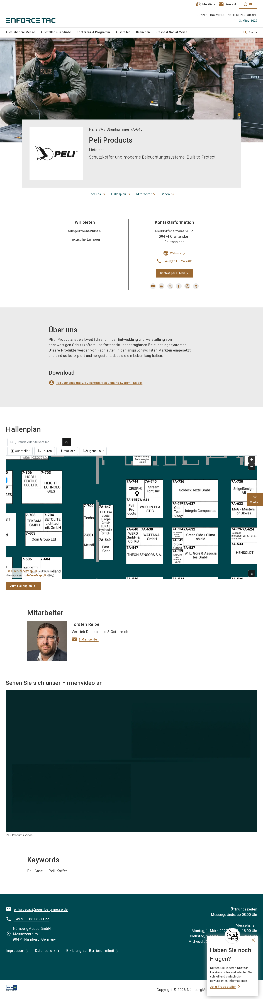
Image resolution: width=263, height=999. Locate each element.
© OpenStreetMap (20, 571)
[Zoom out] (251, 466)
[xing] (196, 286)
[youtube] (153, 286)
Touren (47, 451)
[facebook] (179, 286)
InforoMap (34, 575)
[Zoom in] (251, 459)
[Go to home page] (35, 13)
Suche (250, 32)
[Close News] (232, 936)
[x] (170, 286)
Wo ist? (69, 451)
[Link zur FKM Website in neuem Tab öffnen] (14, 988)
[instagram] (187, 286)
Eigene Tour (95, 451)
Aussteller (22, 451)
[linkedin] (161, 286)
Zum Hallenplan (21, 586)
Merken (255, 499)
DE (248, 4)
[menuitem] (23, 32)
